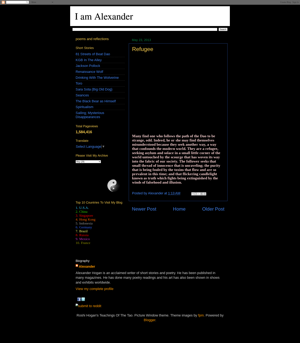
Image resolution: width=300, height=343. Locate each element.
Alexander (87, 266)
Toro (79, 83)
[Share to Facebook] (201, 193)
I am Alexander (104, 16)
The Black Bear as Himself (96, 101)
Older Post (213, 209)
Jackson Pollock (88, 66)
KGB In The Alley (89, 60)
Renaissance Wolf (89, 72)
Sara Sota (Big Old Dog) (94, 89)
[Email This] (192, 193)
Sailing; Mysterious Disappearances (90, 115)
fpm (201, 315)
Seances (82, 95)
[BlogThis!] (195, 193)
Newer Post (144, 209)
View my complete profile (94, 289)
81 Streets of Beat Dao (93, 54)
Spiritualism (84, 107)
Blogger (149, 320)
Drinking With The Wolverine (97, 78)
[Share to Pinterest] (204, 193)
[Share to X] (198, 193)
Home (179, 209)
